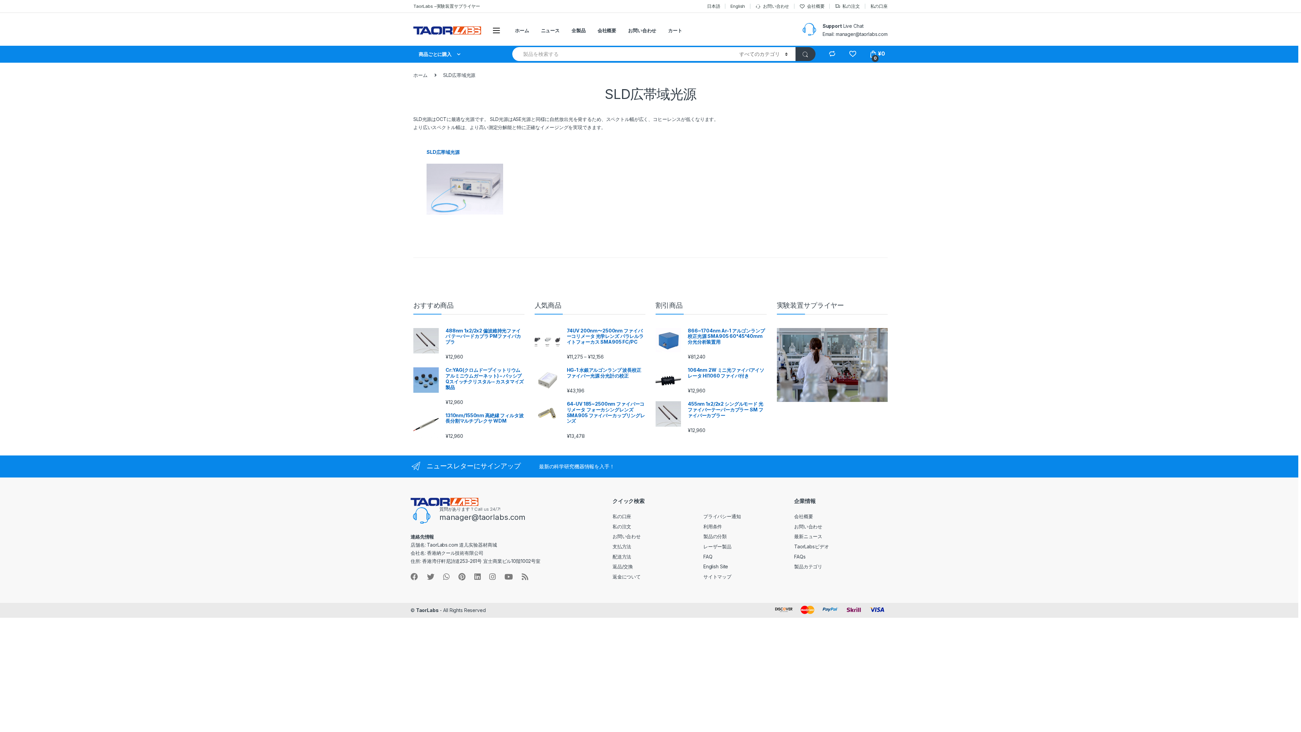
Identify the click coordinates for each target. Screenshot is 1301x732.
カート (675, 30)
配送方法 (622, 557)
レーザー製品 (717, 546)
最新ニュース (808, 536)
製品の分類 (715, 536)
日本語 (713, 6)
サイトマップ (717, 577)
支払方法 (622, 546)
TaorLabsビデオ (811, 546)
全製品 (579, 30)
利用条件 (712, 526)
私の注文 (851, 6)
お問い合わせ (776, 6)
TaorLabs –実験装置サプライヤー (446, 6)
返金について (627, 577)
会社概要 (815, 6)
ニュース (550, 30)
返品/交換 (623, 566)
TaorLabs (427, 610)
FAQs (799, 557)
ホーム (522, 30)
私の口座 (879, 6)
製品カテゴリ (808, 566)
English (737, 6)
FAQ (708, 557)
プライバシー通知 (722, 516)
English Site (715, 566)
